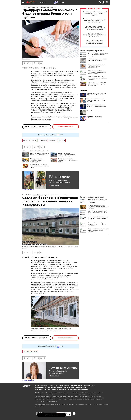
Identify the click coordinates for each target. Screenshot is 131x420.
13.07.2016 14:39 (26, 7)
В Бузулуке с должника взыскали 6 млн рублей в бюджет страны (39, 153)
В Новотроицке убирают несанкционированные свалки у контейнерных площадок (94, 27)
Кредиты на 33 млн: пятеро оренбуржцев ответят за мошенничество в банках (94, 42)
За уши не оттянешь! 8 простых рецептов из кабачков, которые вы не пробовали (98, 207)
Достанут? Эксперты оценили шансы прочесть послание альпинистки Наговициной (98, 54)
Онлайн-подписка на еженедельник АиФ (70, 385)
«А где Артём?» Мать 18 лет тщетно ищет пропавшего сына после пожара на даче (97, 201)
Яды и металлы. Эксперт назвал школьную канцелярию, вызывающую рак (96, 66)
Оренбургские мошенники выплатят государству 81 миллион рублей (67, 160)
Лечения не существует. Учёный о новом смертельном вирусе (97, 59)
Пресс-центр (53, 385)
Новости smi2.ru (28, 189)
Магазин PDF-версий (40, 387)
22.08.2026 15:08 (26, 195)
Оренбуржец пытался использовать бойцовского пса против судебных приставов (67, 154)
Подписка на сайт (89, 385)
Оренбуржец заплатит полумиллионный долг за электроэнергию (37, 160)
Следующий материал (51, 415)
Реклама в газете (81, 387)
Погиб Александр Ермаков (94, 110)
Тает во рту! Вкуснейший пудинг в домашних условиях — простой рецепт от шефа (97, 84)
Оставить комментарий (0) (65, 126)
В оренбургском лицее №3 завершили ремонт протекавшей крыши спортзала (94, 35)
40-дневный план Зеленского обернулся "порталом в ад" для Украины (96, 100)
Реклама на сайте (69, 387)
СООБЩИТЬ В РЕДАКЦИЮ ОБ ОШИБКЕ (78, 389)
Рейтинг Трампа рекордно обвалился (94, 117)
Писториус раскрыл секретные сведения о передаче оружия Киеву (97, 105)
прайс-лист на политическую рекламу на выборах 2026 (50, 389)
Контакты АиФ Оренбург (55, 387)
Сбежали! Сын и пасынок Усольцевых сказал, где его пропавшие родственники (98, 230)
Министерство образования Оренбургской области (45, 330)
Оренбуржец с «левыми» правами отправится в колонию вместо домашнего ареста (94, 20)
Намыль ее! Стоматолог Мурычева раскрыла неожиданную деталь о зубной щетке (97, 224)
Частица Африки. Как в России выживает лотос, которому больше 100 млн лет (97, 78)
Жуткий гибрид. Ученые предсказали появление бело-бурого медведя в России (98, 218)
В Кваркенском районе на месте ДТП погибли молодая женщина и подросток (94, 13)
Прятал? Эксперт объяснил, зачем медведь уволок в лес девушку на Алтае (97, 212)
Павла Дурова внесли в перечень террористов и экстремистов (96, 94)
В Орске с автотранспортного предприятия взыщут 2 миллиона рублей (39, 166)
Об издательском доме (41, 385)
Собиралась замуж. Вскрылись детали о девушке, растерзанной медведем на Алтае (97, 72)
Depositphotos (26, 59)
